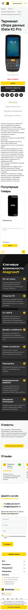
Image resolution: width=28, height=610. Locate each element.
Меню (3, 3)
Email (4, 531)
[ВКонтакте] (2, 95)
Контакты (5, 575)
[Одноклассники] (7, 95)
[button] (2, 252)
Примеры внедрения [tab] (13, 111)
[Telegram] (12, 95)
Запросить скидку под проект (12, 89)
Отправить (7, 544)
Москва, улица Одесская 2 (9, 513)
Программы (6, 564)
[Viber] (16, 95)
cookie (13, 601)
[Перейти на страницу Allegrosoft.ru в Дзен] (21, 598)
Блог (3, 561)
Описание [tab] (13, 102)
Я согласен (15, 537)
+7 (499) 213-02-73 (12, 504)
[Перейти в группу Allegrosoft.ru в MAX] (8, 598)
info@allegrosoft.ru (12, 506)
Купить (13, 83)
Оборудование (7, 568)
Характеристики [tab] (13, 106)
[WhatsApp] (21, 95)
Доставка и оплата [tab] (13, 115)
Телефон (5, 525)
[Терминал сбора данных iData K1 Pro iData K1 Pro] (13, 53)
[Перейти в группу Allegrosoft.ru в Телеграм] (3, 598)
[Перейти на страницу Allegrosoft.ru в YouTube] (17, 598)
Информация (6, 571)
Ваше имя (6, 519)
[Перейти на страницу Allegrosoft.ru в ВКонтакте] (12, 598)
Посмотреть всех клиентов (14, 446)
